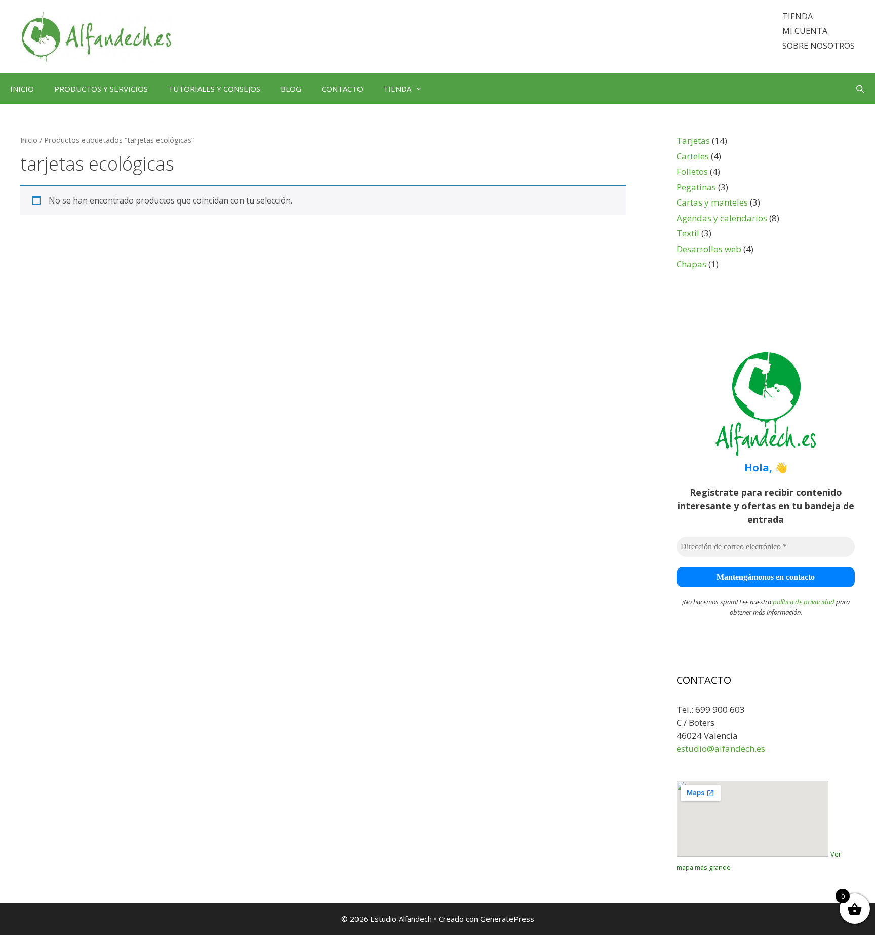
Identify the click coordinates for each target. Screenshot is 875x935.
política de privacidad (803, 601)
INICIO (22, 89)
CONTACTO (342, 89)
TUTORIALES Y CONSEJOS (214, 89)
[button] (421, 88)
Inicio (28, 140)
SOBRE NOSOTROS (818, 45)
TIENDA (797, 16)
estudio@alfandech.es (721, 748)
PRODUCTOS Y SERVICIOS (101, 89)
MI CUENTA (804, 30)
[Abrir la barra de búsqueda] (860, 88)
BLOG (291, 89)
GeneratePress (507, 919)
